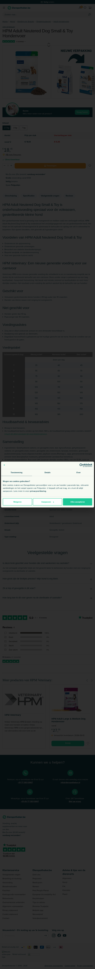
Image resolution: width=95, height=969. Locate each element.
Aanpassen (46, 502)
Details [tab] (48, 472)
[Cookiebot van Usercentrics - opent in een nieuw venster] (81, 465)
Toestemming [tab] (16, 472)
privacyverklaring (38, 491)
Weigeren (17, 502)
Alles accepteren (77, 502)
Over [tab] (78, 472)
